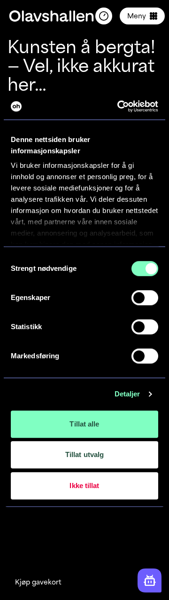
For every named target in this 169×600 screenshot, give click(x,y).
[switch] (144, 297)
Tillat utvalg (84, 454)
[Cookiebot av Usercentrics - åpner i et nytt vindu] (119, 106)
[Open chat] (149, 580)
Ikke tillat (84, 485)
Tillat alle (84, 424)
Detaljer (127, 394)
